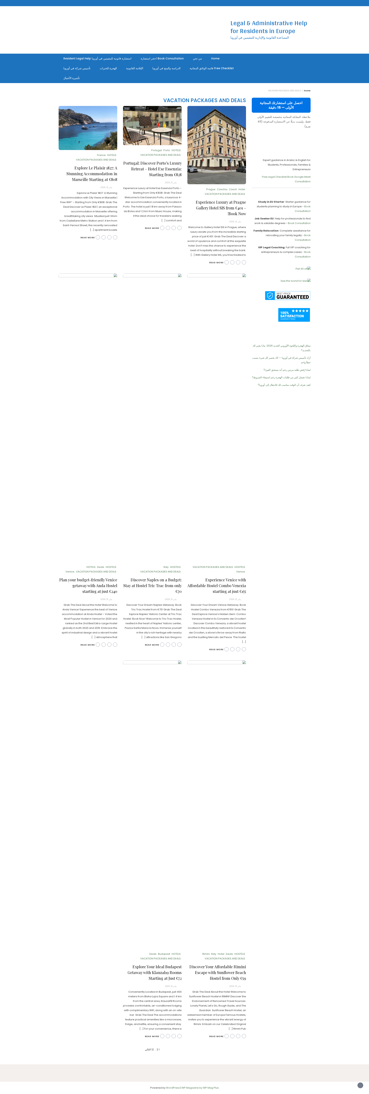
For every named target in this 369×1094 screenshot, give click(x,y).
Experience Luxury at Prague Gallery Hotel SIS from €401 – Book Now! (221, 207)
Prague (210, 189)
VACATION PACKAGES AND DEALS (225, 194)
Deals (100, 567)
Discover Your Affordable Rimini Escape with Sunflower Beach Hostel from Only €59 (217, 972)
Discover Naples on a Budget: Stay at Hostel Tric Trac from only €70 (152, 585)
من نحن (197, 58)
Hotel (242, 189)
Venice (240, 571)
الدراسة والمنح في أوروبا (166, 68)
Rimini (206, 954)
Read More (216, 262)
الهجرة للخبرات (108, 68)
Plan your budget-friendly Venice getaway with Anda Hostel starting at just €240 (88, 585)
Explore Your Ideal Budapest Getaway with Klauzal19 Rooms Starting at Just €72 (155, 972)
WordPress (173, 1088)
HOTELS (176, 150)
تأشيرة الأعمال (71, 78)
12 (152, 1049)
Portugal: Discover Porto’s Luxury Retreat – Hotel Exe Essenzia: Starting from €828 (152, 168)
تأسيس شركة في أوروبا (77, 68)
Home (215, 58)
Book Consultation (299, 223)
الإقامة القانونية (134, 68)
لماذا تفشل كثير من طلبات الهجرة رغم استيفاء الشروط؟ (281, 377)
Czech (233, 189)
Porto (166, 150)
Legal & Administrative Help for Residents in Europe (268, 27)
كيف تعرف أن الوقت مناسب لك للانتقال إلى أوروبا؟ (284, 385)
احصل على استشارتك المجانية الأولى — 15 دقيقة (281, 105)
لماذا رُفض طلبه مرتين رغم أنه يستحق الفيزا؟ (287, 370)
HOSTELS (239, 567)
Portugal (156, 150)
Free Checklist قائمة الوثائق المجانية (212, 68)
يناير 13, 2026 (235, 221)
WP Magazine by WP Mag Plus (200, 1088)
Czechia (222, 189)
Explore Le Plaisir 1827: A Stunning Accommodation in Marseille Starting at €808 (91, 173)
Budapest (164, 954)
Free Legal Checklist (274, 177)
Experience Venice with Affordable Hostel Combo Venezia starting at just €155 (216, 585)
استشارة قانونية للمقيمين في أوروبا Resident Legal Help (97, 58)
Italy (166, 567)
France (101, 155)
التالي (148, 1049)
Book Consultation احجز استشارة (162, 58)
